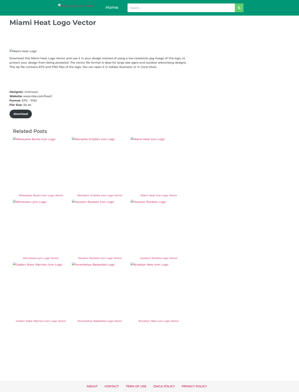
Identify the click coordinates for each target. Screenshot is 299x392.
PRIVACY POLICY (194, 386)
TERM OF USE (136, 386)
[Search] (239, 7)
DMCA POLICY (164, 386)
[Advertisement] (72, 38)
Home (112, 7)
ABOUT (92, 386)
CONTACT (112, 386)
